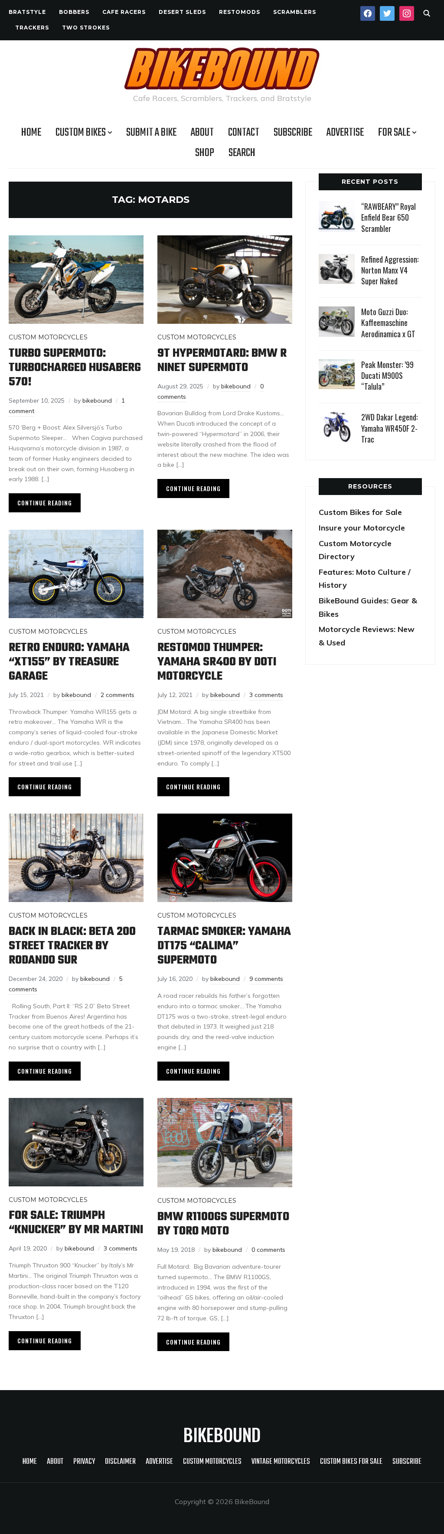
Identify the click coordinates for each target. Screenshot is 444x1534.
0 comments (268, 1250)
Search (242, 153)
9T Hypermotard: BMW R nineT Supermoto (222, 360)
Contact (243, 132)
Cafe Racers (124, 12)
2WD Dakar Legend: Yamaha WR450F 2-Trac (389, 427)
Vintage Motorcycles (280, 1462)
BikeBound (222, 1434)
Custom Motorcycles (48, 337)
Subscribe (293, 132)
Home (31, 132)
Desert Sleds (182, 12)
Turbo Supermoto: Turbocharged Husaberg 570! (75, 367)
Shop (204, 153)
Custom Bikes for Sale (360, 512)
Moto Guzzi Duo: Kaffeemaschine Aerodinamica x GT (388, 322)
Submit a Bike (151, 132)
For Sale (394, 132)
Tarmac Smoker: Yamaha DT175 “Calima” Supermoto (224, 946)
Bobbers (74, 12)
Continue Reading (44, 502)
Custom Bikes (81, 132)
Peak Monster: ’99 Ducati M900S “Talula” (387, 375)
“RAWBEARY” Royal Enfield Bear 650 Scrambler (388, 217)
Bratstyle (27, 12)
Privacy (84, 1462)
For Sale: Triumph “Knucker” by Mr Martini (76, 1222)
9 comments (266, 979)
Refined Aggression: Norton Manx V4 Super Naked (389, 270)
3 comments (266, 695)
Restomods (239, 12)
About (202, 132)
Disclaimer (120, 1462)
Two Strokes (86, 27)
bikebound (97, 400)
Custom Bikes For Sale (351, 1462)
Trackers (32, 27)
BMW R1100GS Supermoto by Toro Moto (223, 1224)
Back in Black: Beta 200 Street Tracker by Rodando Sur (72, 946)
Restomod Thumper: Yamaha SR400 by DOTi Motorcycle (216, 662)
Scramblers (294, 12)
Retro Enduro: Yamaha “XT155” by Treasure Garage (69, 662)
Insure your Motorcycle (362, 528)
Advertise (345, 132)
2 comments (117, 695)
